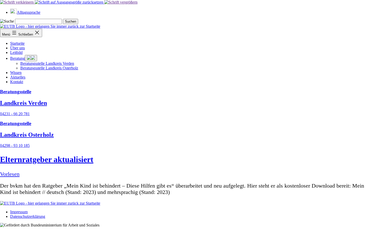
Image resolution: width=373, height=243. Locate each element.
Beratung (17, 58)
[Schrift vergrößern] (121, 2)
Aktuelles (17, 77)
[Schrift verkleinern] (17, 2)
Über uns (17, 48)
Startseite (17, 43)
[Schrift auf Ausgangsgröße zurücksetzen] (69, 2)
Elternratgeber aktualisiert (46, 159)
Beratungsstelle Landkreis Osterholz (49, 68)
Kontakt (16, 82)
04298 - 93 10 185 (15, 145)
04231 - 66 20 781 (15, 114)
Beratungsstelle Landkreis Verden (47, 63)
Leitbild (16, 52)
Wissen (16, 72)
